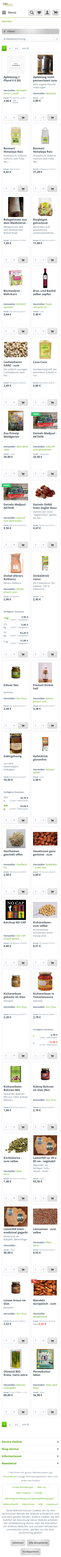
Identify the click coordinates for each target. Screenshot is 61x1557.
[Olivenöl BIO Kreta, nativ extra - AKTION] (16, 1359)
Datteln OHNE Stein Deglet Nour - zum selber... (45, 506)
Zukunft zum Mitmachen (44, 448)
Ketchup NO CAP (15, 922)
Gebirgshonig (13, 756)
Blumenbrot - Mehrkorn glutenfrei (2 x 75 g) (15, 292)
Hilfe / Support (23, 1492)
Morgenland (40, 1316)
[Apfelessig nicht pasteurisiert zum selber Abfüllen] (45, 65)
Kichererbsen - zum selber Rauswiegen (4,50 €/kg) (44, 924)
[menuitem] (9, 12)
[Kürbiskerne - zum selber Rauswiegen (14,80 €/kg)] (16, 1145)
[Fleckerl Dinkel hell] (45, 673)
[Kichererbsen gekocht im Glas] (16, 981)
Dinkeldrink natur (41, 577)
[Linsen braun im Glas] (16, 1288)
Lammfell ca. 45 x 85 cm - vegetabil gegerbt (44, 1159)
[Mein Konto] (47, 12)
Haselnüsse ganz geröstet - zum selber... (44, 852)
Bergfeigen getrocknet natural (40, 221)
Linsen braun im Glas (15, 1302)
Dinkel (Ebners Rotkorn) (13, 577)
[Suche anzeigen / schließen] (31, 12)
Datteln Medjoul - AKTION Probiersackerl (15, 506)
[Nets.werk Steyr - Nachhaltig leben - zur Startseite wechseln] (8, 5)
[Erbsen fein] (16, 673)
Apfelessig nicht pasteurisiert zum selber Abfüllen (45, 78)
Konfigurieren (31, 1551)
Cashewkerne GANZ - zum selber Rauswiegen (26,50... (13, 363)
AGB (40, 1504)
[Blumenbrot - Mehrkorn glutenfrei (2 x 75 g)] (16, 278)
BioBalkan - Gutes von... (45, 866)
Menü (12, 12)
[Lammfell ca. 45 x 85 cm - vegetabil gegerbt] (45, 1145)
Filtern (11, 31)
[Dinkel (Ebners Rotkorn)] (16, 563)
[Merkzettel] (39, 12)
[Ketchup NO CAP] (16, 910)
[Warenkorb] (55, 12)
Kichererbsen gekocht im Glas (14, 995)
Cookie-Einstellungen (22, 1487)
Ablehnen (18, 1542)
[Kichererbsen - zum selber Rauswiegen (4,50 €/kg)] (45, 910)
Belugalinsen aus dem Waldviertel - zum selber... (15, 221)
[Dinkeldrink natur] (45, 563)
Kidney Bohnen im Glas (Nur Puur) (43, 1088)
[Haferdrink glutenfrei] (45, 744)
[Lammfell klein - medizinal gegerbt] (16, 1217)
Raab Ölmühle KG (42, 306)
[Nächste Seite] (10, 48)
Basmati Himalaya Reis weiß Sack (42, 150)
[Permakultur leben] (45, 1359)
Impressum (52, 1504)
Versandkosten (10, 1476)
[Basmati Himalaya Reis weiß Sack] (45, 136)
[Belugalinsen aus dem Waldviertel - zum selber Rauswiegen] (16, 207)
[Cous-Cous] (45, 349)
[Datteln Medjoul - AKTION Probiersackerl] (16, 492)
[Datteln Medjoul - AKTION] (45, 421)
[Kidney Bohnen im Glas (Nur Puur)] (45, 1074)
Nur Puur (21, 698)
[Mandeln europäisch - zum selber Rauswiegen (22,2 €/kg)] (45, 1288)
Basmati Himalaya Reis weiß (13, 150)
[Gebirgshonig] (16, 744)
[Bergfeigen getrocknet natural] (45, 207)
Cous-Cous (40, 362)
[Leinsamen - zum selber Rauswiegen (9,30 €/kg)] (45, 1217)
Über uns (41, 1487)
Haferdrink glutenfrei (40, 758)
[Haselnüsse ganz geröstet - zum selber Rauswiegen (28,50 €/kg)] (45, 839)
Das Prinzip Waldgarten (11, 435)
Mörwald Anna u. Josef (15, 92)
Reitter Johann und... (14, 590)
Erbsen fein (11, 685)
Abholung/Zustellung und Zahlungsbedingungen (29, 1498)
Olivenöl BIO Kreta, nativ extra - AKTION (15, 1373)
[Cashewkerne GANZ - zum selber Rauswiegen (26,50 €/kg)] (16, 349)
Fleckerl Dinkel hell (43, 686)
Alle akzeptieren (38, 1542)
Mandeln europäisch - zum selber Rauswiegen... (44, 1302)
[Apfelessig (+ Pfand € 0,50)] (16, 65)
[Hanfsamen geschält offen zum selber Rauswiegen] (16, 839)
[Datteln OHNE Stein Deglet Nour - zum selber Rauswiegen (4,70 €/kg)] (45, 492)
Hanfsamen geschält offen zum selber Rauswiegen (13, 852)
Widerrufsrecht (10, 1504)
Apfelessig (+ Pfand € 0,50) (12, 78)
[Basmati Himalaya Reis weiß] (16, 136)
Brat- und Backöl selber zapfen (44, 292)
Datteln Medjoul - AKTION (45, 435)
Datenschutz (28, 1504)
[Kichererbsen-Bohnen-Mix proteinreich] (16, 1074)
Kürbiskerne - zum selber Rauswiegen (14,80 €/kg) (13, 1159)
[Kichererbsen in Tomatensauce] (45, 981)
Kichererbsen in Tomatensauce (43, 995)
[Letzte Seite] (16, 48)
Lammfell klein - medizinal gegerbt (16, 1230)
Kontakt (38, 1492)
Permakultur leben (41, 1373)
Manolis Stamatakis (14, 1386)
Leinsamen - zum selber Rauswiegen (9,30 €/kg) (44, 1230)
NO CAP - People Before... (15, 937)
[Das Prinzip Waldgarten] (16, 421)
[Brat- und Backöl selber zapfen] (45, 278)
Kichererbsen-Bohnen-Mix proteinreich (13, 1088)
